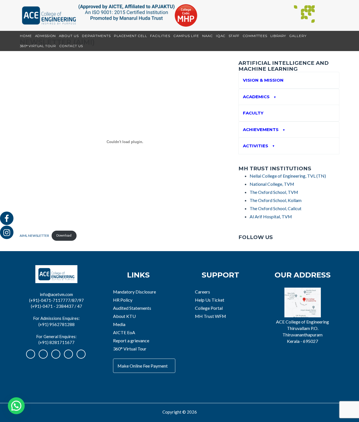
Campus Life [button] (186, 36)
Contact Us (71, 46)
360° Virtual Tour (38, 46)
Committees (255, 36)
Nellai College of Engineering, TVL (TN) (288, 175)
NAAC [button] (207, 36)
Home (26, 36)
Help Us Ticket (209, 299)
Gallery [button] (298, 36)
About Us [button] (69, 36)
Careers (202, 291)
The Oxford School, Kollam (276, 200)
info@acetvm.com (56, 294)
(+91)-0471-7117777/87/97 (56, 300)
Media (119, 324)
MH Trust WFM (210, 316)
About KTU (124, 316)
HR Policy (122, 299)
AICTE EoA (124, 332)
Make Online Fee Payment (143, 365)
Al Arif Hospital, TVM (271, 216)
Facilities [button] (160, 36)
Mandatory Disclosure (134, 291)
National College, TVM (272, 184)
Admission (45, 36)
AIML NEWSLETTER (34, 235)
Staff (234, 36)
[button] (16, 405)
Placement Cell (130, 36)
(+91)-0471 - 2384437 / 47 (56, 306)
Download (64, 235)
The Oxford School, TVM (274, 192)
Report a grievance (131, 340)
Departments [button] (96, 36)
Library (278, 36)
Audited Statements (132, 308)
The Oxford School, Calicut (276, 208)
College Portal (209, 308)
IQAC (220, 36)
